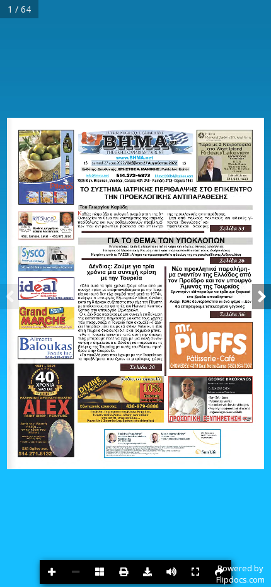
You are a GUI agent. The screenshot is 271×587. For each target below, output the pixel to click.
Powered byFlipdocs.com (240, 573)
